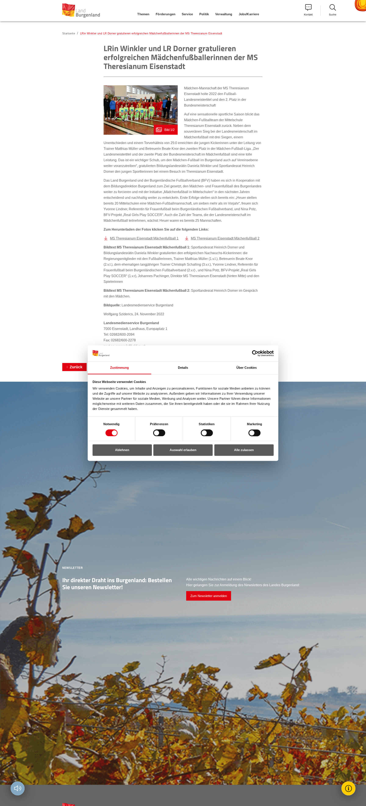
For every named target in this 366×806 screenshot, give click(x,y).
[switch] (156, 432)
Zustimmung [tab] (119, 368)
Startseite (68, 33)
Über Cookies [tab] (246, 368)
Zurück (76, 367)
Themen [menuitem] (143, 14)
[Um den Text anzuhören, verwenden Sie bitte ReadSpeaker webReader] (18, 788)
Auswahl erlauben (183, 450)
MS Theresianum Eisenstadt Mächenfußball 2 (225, 238)
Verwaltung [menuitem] (223, 14)
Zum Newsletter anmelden (208, 596)
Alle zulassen (244, 450)
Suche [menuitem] (332, 14)
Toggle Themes (349, 788)
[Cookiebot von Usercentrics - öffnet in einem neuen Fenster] (255, 353)
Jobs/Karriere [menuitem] (249, 14)
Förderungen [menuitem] (165, 14)
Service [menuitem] (187, 14)
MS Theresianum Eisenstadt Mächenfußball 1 (144, 238)
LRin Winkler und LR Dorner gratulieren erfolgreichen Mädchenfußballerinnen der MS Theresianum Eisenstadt (151, 33)
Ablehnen (122, 450)
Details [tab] (183, 368)
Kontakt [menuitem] (308, 14)
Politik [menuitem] (204, 14)
